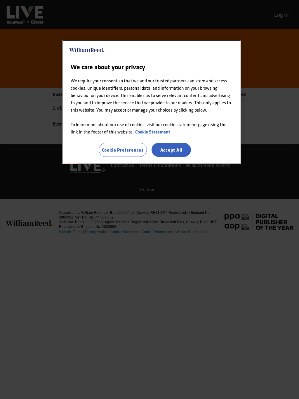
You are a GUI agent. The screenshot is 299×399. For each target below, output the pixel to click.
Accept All (171, 150)
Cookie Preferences (123, 150)
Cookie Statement (152, 132)
